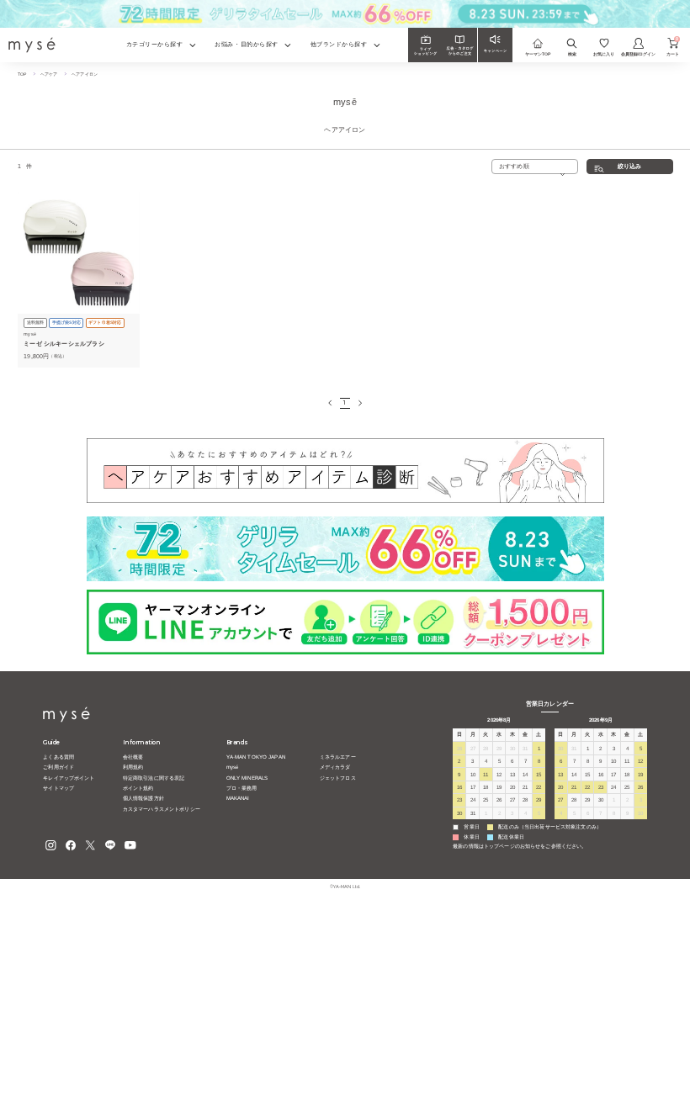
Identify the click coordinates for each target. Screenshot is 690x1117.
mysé (232, 767)
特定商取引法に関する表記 (154, 778)
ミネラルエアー (338, 757)
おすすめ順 (514, 166)
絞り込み (630, 166)
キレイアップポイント (68, 778)
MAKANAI (238, 798)
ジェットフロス (338, 778)
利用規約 (133, 767)
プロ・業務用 (241, 788)
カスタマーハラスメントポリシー (161, 809)
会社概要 (133, 757)
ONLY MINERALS (247, 778)
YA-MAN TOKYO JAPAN (255, 757)
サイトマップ (58, 788)
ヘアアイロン (85, 74)
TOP (22, 74)
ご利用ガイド (58, 767)
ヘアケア (49, 74)
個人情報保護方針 (143, 798)
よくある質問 (58, 757)
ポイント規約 (138, 788)
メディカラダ (335, 767)
